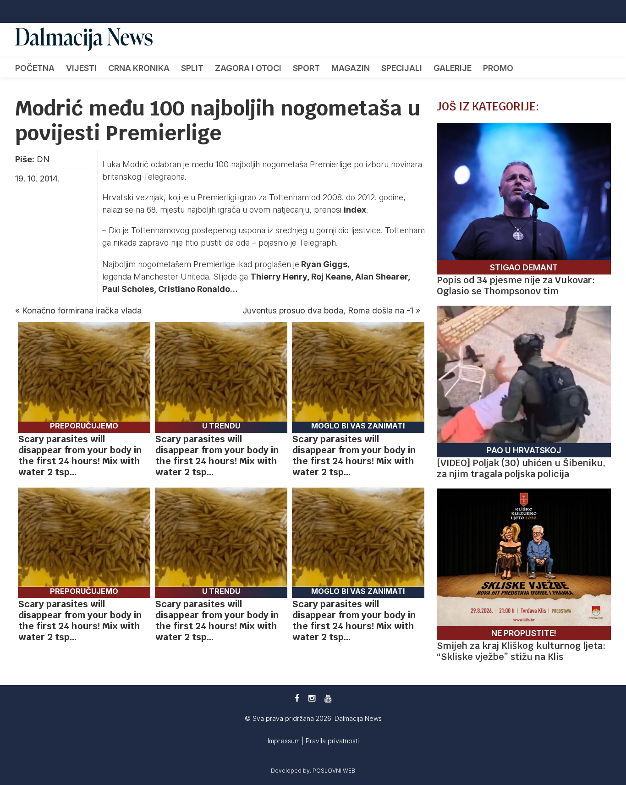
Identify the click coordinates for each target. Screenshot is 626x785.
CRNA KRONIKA (139, 68)
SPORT (306, 68)
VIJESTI (81, 68)
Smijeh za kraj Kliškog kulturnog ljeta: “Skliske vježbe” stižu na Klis (521, 651)
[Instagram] (312, 698)
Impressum (285, 741)
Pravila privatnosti (332, 741)
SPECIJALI (401, 68)
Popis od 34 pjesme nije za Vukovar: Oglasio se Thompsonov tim (516, 285)
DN (43, 159)
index (355, 209)
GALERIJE (453, 68)
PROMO (498, 68)
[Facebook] (297, 698)
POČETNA (35, 68)
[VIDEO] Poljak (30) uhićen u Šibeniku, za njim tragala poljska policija (521, 468)
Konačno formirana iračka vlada (82, 310)
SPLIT (192, 68)
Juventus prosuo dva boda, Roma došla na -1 (327, 310)
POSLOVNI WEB (334, 770)
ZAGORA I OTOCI (248, 68)
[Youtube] (328, 698)
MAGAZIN (350, 68)
